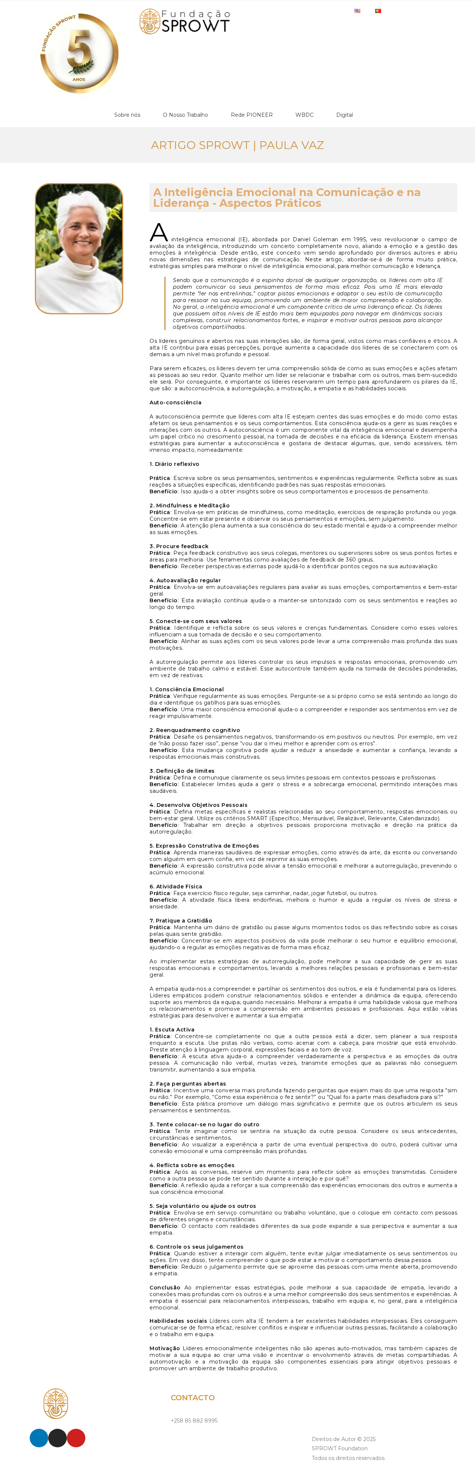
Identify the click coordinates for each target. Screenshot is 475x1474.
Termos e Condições (338, 1415)
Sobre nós (127, 115)
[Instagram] (57, 1438)
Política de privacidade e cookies (354, 1398)
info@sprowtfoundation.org (206, 1437)
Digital (344, 115)
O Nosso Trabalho (185, 115)
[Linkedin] (39, 1438)
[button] (29, 171)
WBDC (304, 115)
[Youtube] (76, 1438)
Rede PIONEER (252, 115)
